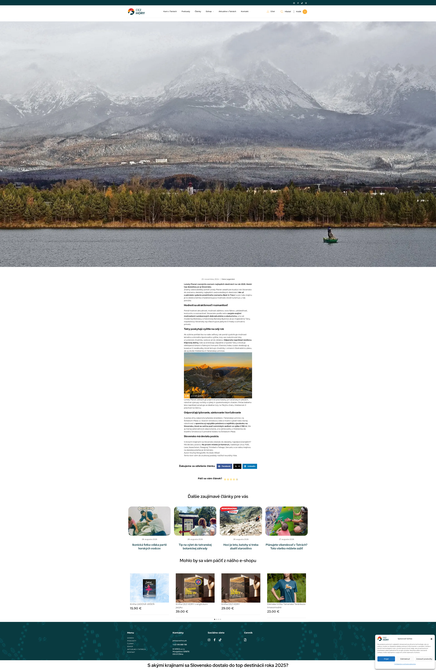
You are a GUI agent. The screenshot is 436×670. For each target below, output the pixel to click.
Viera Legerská (228, 279)
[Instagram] (294, 3)
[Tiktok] (302, 3)
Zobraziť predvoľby (424, 659)
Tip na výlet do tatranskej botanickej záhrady (195, 546)
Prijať (386, 659)
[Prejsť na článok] (149, 521)
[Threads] (306, 3)
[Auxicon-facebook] (298, 3)
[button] (431, 639)
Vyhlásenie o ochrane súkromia (405, 664)
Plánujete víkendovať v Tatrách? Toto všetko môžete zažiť (286, 546)
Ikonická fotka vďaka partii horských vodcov (149, 546)
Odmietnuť (405, 659)
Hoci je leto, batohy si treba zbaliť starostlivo (240, 546)
